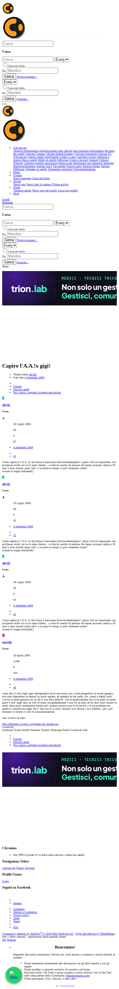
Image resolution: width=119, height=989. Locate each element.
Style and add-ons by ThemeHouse (95, 933)
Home (16, 921)
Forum (20, 867)
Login (5, 881)
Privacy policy (21, 915)
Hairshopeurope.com (77, 975)
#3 (14, 614)
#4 (14, 687)
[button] (4, 104)
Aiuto (16, 918)
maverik (7, 642)
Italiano (17, 903)
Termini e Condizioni (25, 912)
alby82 (33, 374)
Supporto (30, 867)
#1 (14, 456)
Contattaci (19, 908)
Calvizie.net (8, 867)
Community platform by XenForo (38, 933)
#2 (14, 535)
